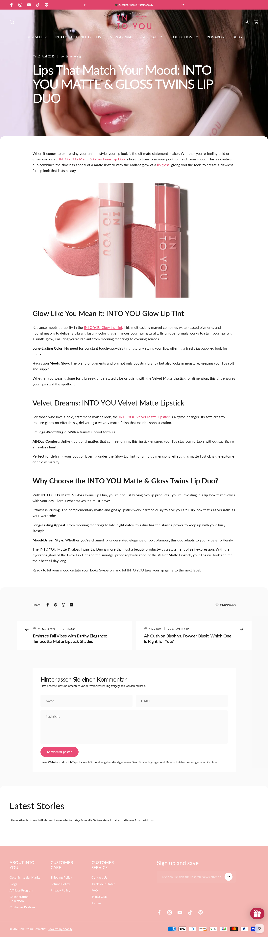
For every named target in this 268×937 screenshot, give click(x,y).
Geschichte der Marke (25, 877)
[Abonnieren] (228, 877)
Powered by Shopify (60, 929)
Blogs (13, 884)
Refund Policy (60, 884)
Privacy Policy (60, 890)
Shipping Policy (61, 877)
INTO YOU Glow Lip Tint (103, 327)
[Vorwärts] (182, 5)
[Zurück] (85, 5)
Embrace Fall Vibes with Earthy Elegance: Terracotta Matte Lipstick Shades (70, 638)
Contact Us (99, 877)
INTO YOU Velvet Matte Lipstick (144, 417)
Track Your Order (103, 884)
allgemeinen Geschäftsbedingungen (138, 762)
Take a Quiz (99, 896)
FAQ (94, 890)
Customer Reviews (22, 907)
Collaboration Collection (19, 898)
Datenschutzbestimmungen (183, 762)
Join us (96, 903)
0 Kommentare (228, 604)
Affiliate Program (21, 890)
